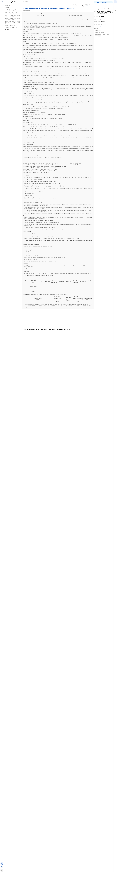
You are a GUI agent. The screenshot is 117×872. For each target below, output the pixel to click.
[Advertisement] (13, 52)
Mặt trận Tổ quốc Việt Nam (41, 329)
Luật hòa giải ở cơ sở (31, 329)
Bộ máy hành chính (103, 26)
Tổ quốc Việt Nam (51, 329)
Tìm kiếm (74, 4)
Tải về (86, 4)
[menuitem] (2, 1)
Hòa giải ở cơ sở (66, 329)
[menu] (2, 434)
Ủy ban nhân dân (58, 329)
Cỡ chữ (88, 4)
